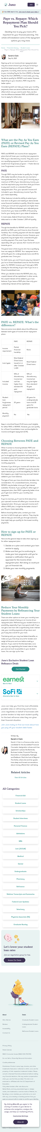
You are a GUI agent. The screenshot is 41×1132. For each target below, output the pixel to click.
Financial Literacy (13, 48)
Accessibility (6, 1028)
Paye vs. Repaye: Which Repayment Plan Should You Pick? (22, 50)
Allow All (20, 1122)
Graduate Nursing (21, 924)
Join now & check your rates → (29, 12)
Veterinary (20, 909)
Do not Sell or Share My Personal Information (17, 1058)
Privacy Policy (7, 1045)
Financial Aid (21, 796)
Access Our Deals (14, 960)
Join (31, 4)
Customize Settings (20, 1116)
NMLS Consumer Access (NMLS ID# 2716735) (17, 1054)
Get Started (20, 669)
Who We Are (7, 1020)
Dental (20, 864)
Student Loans (25, 48)
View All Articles (20, 777)
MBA (20, 841)
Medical (20, 856)
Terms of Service (13, 1127)
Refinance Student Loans (30, 1031)
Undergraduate (20, 871)
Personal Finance (20, 826)
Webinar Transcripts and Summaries (20, 894)
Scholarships (20, 811)
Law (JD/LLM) (20, 849)
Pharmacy (20, 879)
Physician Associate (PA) (20, 917)
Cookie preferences (9, 1062)
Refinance (20, 886)
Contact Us (6, 1033)
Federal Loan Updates (20, 902)
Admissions (20, 833)
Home (3, 48)
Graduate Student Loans (30, 1020)
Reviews (5, 1024)
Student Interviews (20, 818)
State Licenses (7, 1050)
